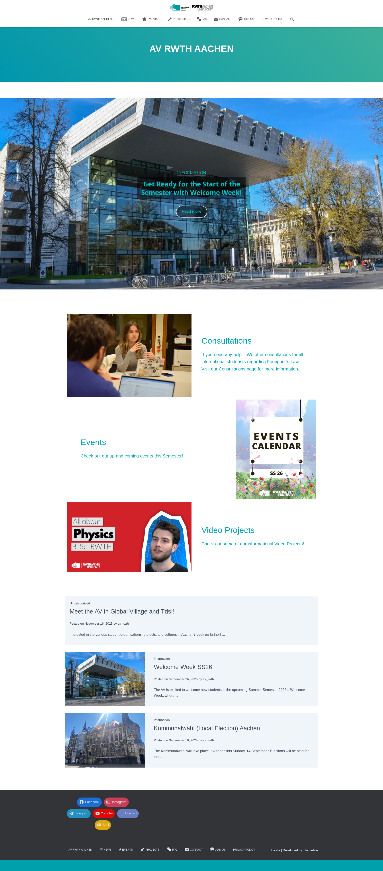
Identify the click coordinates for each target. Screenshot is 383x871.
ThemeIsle (310, 850)
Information (162, 658)
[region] (191, 193)
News (131, 19)
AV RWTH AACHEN (100, 19)
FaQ (204, 19)
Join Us (249, 19)
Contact (225, 19)
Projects (180, 19)
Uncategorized (80, 603)
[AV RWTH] (191, 7)
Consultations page (237, 368)
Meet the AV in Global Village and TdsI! (122, 611)
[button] (114, 19)
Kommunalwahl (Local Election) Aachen (207, 728)
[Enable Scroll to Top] (374, 862)
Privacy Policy (272, 19)
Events (153, 19)
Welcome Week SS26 (183, 667)
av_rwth (123, 623)
